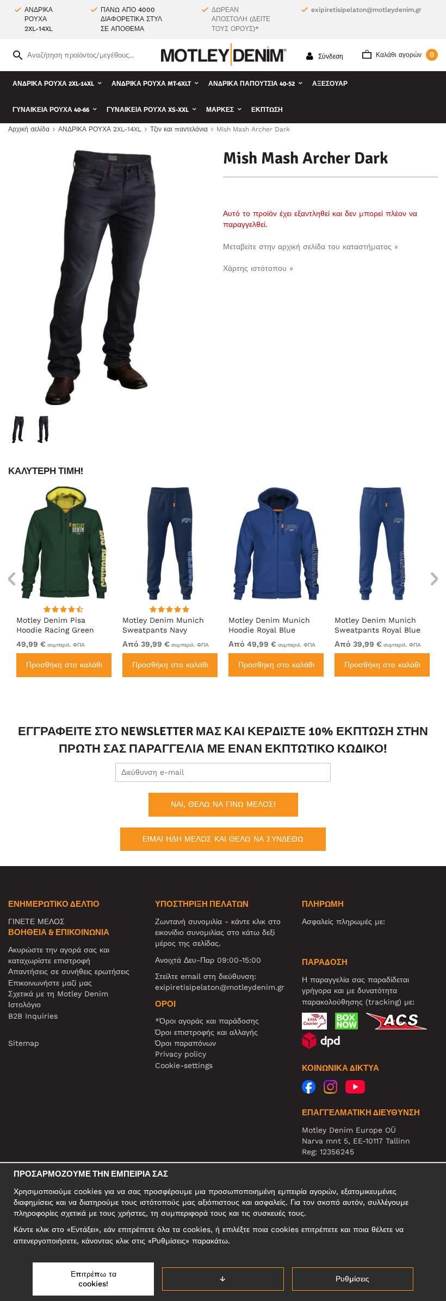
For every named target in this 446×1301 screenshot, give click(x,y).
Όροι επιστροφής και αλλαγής (206, 1032)
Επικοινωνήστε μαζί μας (50, 982)
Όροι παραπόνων (185, 1043)
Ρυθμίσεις (352, 1278)
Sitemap (23, 1043)
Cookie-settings (184, 1065)
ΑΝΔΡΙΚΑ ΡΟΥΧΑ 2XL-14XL (53, 84)
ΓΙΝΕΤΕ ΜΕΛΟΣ (36, 921)
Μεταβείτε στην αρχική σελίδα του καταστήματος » (310, 246)
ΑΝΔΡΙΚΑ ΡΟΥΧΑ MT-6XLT (151, 84)
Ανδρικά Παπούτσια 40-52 (251, 84)
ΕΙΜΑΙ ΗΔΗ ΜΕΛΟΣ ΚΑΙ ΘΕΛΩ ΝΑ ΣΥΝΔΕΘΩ (223, 839)
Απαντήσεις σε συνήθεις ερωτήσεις (68, 971)
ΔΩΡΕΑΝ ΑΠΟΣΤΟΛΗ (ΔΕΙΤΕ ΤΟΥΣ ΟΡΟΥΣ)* (241, 19)
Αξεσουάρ (330, 84)
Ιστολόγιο (24, 1004)
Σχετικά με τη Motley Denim (58, 993)
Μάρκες (220, 110)
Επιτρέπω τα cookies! (93, 1279)
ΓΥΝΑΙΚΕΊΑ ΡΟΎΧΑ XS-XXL (148, 110)
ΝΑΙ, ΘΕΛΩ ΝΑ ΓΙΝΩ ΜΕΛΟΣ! (223, 804)
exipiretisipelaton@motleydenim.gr (366, 10)
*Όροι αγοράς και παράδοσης (207, 1020)
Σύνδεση (329, 56)
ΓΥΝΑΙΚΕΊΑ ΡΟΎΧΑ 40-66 (51, 110)
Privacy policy (180, 1054)
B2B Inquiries (33, 1016)
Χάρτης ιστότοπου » (258, 268)
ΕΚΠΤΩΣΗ (267, 110)
